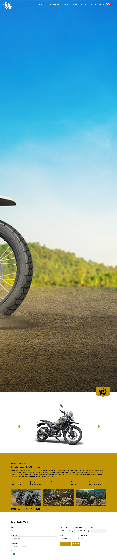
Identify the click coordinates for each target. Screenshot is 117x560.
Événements (57, 4)
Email (12, 559)
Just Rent (75, 4)
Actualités (39, 4)
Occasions (84, 4)
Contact (102, 4)
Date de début (64, 528)
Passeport (14, 543)
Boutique (67, 4)
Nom (12, 528)
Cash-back (93, 4)
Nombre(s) (84, 535)
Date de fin (78, 528)
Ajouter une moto (65, 544)
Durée (92, 528)
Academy (48, 4)
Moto (61, 535)
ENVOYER (76, 544)
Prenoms (14, 535)
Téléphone (14, 551)
